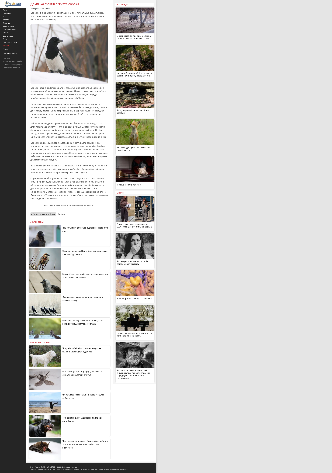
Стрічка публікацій (10, 53)
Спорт (5, 39)
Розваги (6, 33)
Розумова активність (77, 205)
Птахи (90, 205)
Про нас (6, 58)
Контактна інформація (12, 61)
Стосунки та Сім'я (10, 42)
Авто (5, 10)
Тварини (6, 46)
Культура (6, 23)
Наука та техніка (9, 29)
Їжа (4, 16)
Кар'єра (6, 20)
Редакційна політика (11, 68)
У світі (5, 49)
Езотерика (7, 13)
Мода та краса (8, 26)
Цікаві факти (61, 205)
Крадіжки (49, 205)
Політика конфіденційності (14, 64)
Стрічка (61, 214)
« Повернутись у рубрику (43, 214)
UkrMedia (79, 98)
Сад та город (8, 36)
